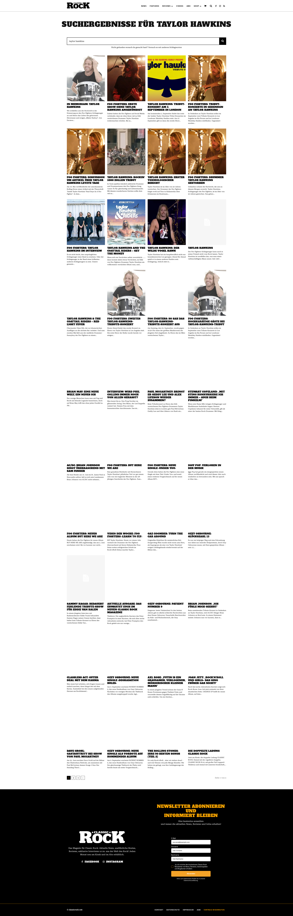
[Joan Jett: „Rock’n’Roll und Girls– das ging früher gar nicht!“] (207, 651)
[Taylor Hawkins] (207, 222)
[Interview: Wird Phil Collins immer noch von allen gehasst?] (126, 366)
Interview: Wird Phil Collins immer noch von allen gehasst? (123, 394)
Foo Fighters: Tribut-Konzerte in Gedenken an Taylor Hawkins (205, 106)
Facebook (92, 862)
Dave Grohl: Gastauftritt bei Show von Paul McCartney (84, 753)
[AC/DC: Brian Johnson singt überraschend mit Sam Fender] (86, 439)
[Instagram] (220, 6)
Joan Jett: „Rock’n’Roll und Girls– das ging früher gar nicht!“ (205, 680)
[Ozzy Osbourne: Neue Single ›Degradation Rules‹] (126, 651)
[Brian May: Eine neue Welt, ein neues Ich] (86, 366)
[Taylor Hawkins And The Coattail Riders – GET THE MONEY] (126, 222)
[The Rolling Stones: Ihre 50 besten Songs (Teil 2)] (167, 725)
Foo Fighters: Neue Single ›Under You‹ (162, 467)
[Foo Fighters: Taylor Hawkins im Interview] (86, 222)
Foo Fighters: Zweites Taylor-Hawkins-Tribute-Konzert (123, 321)
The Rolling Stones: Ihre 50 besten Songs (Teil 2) (164, 753)
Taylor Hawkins (200, 248)
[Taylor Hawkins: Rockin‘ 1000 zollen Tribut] (126, 151)
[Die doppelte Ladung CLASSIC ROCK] (207, 725)
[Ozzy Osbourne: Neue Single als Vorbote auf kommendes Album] (126, 725)
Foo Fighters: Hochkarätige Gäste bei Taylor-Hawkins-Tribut (206, 321)
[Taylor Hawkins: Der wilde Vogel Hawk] (167, 222)
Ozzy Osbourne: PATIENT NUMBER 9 (166, 605)
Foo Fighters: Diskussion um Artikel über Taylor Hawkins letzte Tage (86, 180)
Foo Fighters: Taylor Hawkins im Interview (84, 249)
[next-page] (83, 778)
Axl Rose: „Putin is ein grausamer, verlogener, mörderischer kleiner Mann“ (167, 682)
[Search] (222, 41)
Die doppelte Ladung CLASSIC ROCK (204, 752)
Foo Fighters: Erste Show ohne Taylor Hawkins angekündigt (124, 106)
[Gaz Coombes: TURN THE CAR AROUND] (167, 508)
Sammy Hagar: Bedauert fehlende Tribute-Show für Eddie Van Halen (85, 606)
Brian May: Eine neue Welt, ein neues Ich (83, 393)
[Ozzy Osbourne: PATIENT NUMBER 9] (167, 578)
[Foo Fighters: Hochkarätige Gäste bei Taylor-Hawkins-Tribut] (207, 293)
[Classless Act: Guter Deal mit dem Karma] (86, 651)
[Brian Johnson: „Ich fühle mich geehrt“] (207, 578)
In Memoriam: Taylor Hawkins (83, 105)
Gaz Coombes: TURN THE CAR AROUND (165, 535)
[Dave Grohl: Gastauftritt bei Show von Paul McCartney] (86, 725)
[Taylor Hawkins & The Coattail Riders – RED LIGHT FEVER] (86, 293)
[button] (211, 6)
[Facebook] (216, 6)
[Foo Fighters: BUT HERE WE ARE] (126, 439)
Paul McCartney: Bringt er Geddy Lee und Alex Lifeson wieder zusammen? (166, 396)
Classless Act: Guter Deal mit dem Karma (83, 679)
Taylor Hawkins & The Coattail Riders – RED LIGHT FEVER (84, 321)
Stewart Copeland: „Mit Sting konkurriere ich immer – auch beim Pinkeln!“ (206, 396)
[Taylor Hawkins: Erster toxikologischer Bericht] (167, 151)
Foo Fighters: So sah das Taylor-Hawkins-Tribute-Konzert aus (166, 321)
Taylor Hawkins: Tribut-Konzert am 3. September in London (166, 106)
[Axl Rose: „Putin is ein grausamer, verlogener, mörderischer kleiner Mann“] (167, 651)
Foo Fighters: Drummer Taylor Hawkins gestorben (206, 180)
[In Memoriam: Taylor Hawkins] (86, 78)
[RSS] (224, 6)
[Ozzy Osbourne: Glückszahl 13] (207, 508)
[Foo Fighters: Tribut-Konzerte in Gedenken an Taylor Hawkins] (207, 78)
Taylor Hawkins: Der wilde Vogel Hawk (163, 249)
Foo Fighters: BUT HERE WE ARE (124, 467)
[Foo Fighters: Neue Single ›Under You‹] (167, 439)
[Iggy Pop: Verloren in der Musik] (207, 439)
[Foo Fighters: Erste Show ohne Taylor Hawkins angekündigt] (126, 78)
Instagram (114, 862)
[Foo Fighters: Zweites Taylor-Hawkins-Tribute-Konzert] (126, 293)
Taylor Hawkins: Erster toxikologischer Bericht (166, 180)
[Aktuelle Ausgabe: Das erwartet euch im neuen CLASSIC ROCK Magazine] (126, 578)
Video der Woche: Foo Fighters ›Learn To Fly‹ (124, 535)
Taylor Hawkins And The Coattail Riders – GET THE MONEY (126, 250)
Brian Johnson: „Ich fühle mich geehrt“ (203, 605)
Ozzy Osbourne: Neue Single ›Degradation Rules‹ (123, 680)
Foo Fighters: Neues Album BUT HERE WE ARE (85, 535)
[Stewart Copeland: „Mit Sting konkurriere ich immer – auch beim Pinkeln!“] (207, 366)
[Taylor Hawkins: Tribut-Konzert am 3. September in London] (167, 78)
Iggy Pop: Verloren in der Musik (204, 467)
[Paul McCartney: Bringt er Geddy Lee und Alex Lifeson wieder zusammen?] (167, 366)
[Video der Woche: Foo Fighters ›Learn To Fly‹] (126, 508)
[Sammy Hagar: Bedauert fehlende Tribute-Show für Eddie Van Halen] (86, 578)
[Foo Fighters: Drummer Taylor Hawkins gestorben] (207, 151)
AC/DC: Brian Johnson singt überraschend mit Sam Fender (86, 468)
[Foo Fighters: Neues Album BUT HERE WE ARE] (86, 508)
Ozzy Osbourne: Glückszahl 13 (199, 535)
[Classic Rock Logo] (78, 5)
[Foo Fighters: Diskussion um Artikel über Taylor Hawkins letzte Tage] (86, 151)
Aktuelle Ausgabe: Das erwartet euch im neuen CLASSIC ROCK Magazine (124, 608)
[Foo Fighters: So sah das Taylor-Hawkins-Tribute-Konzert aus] (167, 293)
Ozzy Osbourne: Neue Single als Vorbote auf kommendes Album (125, 753)
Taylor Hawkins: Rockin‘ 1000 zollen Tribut (126, 179)
